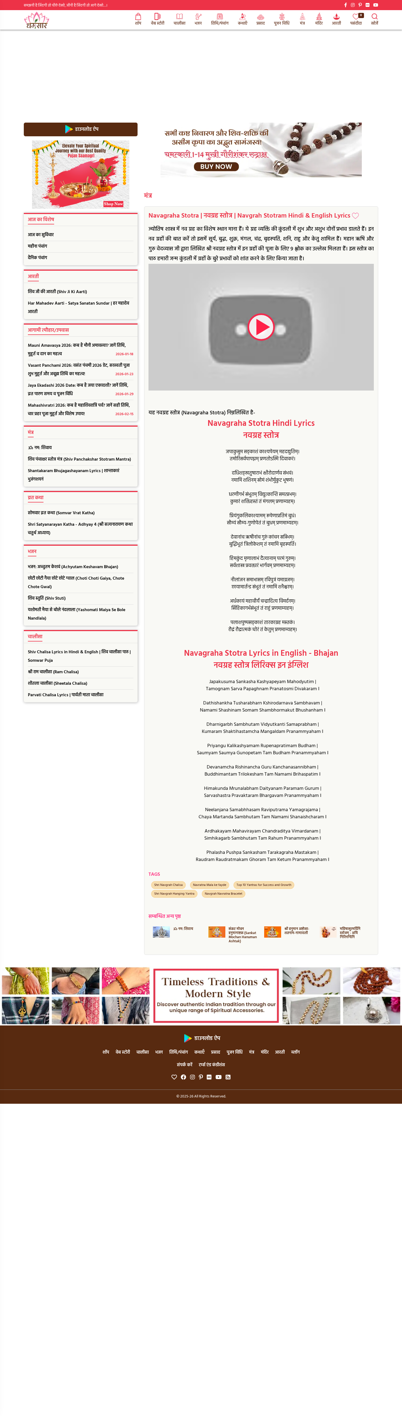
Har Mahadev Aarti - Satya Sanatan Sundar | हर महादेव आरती (78, 308)
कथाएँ (242, 23)
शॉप (138, 23)
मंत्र (302, 23)
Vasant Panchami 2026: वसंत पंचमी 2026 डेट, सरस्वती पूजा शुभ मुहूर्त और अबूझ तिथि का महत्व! (80, 370)
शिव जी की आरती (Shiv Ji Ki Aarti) (57, 292)
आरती (336, 23)
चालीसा (179, 23)
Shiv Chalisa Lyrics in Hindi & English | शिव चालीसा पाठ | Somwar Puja (79, 656)
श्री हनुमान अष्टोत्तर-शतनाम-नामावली (241, 931)
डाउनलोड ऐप (86, 129)
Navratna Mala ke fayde (209, 885)
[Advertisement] (201, 70)
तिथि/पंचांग (220, 23)
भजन (198, 23)
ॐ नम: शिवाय (40, 448)
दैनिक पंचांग (37, 258)
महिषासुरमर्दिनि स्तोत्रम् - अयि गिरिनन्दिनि (294, 933)
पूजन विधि (282, 23)
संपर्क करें (184, 1065)
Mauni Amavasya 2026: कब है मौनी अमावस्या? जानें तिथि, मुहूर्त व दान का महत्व (80, 350)
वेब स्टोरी (157, 23)
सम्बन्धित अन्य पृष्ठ (164, 917)
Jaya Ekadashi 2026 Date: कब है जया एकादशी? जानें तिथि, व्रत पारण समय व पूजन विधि (80, 390)
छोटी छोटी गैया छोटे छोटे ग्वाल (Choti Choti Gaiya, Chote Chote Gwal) (76, 583)
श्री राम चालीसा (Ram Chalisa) (53, 672)
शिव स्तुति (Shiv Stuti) (47, 598)
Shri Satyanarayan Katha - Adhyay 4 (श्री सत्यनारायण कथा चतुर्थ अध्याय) (80, 529)
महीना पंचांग (37, 246)
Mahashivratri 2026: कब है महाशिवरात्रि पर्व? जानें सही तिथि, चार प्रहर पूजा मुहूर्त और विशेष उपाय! (80, 410)
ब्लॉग (295, 1052)
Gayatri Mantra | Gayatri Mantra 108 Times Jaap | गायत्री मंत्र (353, 935)
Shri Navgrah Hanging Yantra (174, 894)
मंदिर (319, 23)
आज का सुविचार (41, 235)
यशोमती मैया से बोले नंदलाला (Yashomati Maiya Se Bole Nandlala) (76, 614)
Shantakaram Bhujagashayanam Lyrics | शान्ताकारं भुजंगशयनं (73, 475)
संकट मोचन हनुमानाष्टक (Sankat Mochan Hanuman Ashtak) (187, 935)
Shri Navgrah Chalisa (168, 885)
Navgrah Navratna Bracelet (223, 894)
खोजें (374, 23)
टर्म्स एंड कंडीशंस (212, 1065)
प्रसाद (261, 23)
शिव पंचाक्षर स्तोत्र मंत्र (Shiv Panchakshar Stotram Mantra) (79, 459)
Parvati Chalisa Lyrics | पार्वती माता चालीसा (65, 695)
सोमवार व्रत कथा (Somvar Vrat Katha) (61, 513)
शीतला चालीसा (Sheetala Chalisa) (57, 683)
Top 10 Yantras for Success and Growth (264, 885)
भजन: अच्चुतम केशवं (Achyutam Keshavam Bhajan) (73, 567)
